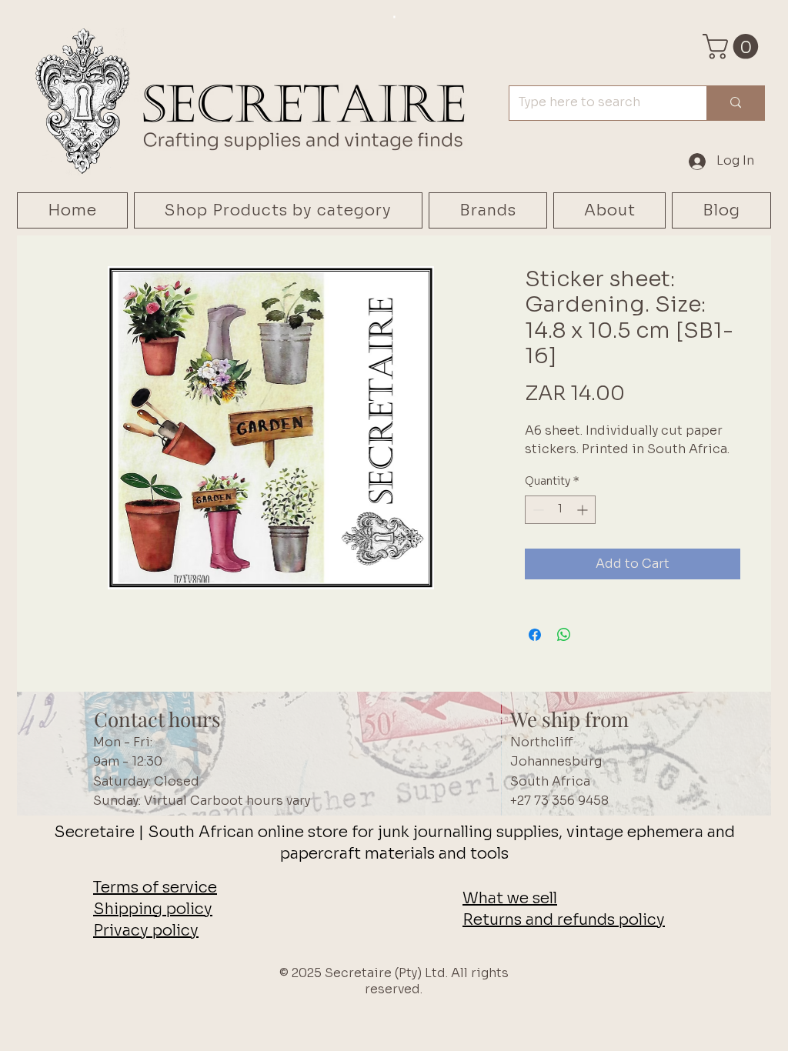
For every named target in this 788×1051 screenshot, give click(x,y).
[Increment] (583, 509)
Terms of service (155, 887)
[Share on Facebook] (535, 635)
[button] (733, 46)
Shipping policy (152, 909)
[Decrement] (536, 509)
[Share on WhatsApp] (564, 635)
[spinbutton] (560, 509)
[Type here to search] (735, 103)
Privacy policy (146, 930)
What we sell (509, 898)
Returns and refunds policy (563, 919)
